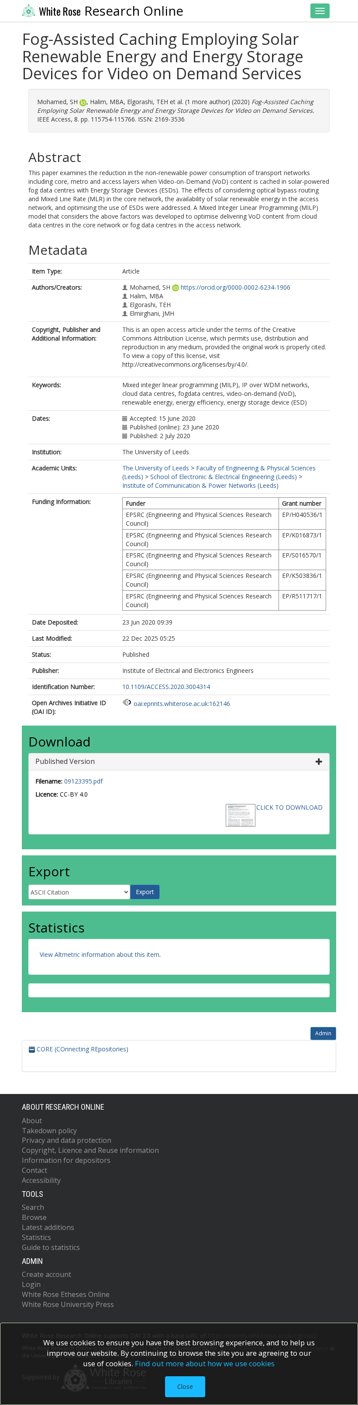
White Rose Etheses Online (66, 1294)
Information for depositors (66, 1160)
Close (185, 1386)
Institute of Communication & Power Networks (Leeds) (200, 485)
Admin (323, 1033)
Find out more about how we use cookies (205, 1363)
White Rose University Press (68, 1304)
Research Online (111, 11)
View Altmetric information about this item (99, 954)
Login (31, 1284)
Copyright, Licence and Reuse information (90, 1150)
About (32, 1120)
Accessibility (41, 1180)
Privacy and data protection (66, 1140)
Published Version (65, 761)
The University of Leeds (155, 468)
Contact (34, 1170)
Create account (46, 1274)
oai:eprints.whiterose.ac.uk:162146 (182, 703)
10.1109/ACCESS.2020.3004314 (166, 686)
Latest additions (48, 1227)
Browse (34, 1217)
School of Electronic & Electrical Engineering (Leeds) (223, 477)
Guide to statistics (51, 1247)
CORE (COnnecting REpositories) (81, 1049)
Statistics (36, 1237)
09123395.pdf (83, 781)
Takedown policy (49, 1130)
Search (33, 1207)
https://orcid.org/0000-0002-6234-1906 (235, 287)
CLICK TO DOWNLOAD (289, 807)
